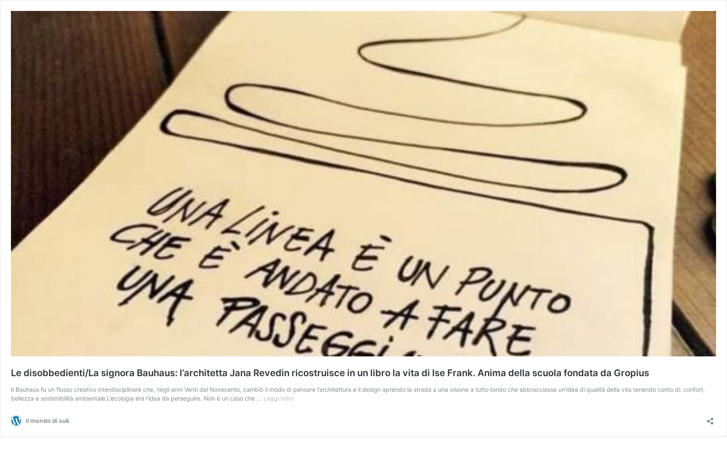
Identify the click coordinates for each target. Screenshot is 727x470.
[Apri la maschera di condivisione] (710, 418)
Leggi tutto (278, 398)
